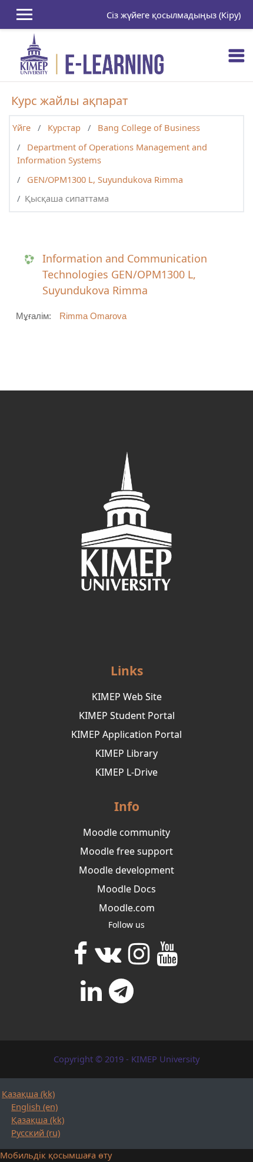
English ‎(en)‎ (34, 1106)
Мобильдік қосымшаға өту (56, 1155)
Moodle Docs (126, 888)
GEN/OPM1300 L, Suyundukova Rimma (105, 179)
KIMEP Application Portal (126, 734)
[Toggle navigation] (236, 55)
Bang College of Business (149, 127)
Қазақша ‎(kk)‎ (28, 1093)
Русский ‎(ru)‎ (35, 1132)
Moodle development (126, 870)
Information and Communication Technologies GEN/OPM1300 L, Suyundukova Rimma (124, 274)
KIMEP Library (126, 753)
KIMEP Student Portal (127, 715)
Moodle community (126, 832)
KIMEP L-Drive (126, 772)
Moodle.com (127, 907)
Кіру (229, 15)
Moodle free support (126, 851)
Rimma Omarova (92, 316)
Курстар (64, 127)
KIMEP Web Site (127, 696)
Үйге (21, 127)
